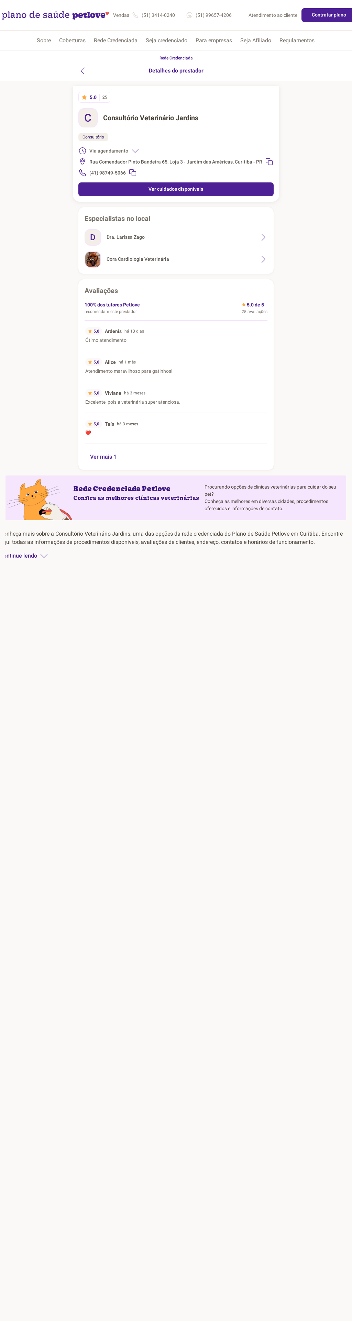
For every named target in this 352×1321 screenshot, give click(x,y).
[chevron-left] (82, 71)
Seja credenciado (166, 40)
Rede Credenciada (116, 40)
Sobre (44, 40)
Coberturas (72, 40)
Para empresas (214, 40)
